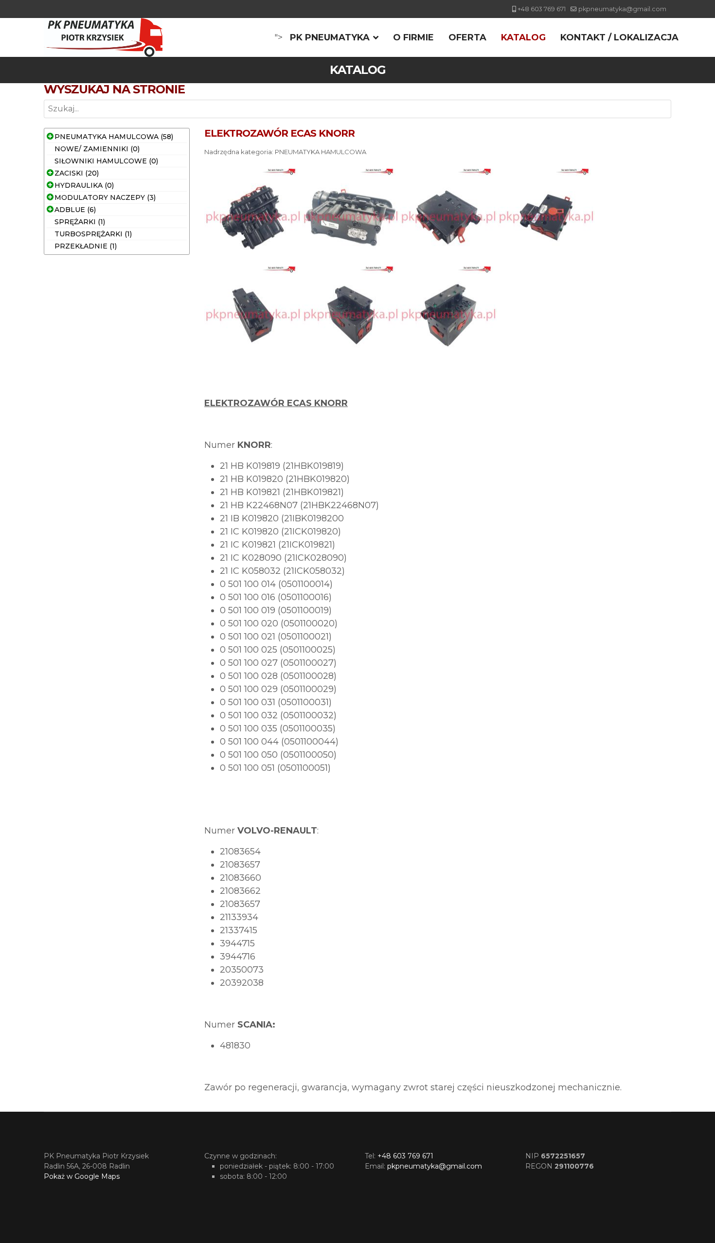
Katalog (523, 37)
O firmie (413, 37)
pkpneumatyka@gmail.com (622, 9)
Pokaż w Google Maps (82, 1176)
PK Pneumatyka (330, 37)
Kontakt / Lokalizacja (619, 37)
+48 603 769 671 (542, 9)
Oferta (467, 37)
